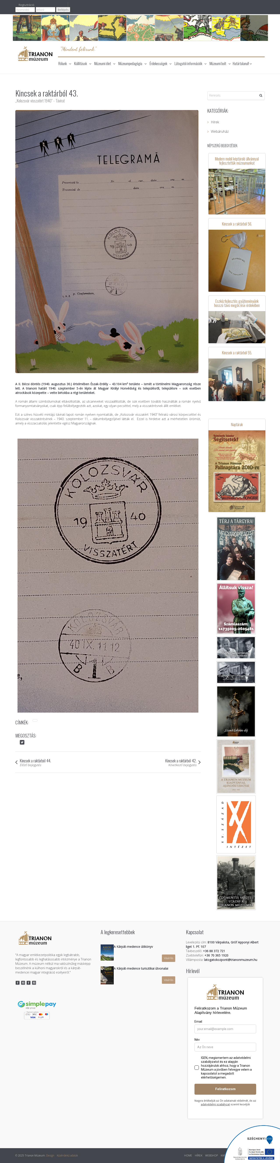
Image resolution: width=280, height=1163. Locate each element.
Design (50, 1155)
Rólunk (62, 63)
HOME (188, 1155)
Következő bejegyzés (182, 765)
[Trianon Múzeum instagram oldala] (23, 983)
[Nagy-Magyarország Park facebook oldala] (28, 983)
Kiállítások (80, 63)
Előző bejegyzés (30, 765)
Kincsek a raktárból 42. (180, 760)
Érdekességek (158, 63)
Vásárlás (168, 958)
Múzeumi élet (102, 63)
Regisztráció (26, 5)
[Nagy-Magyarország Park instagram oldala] (34, 983)
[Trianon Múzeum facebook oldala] (17, 983)
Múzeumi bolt (218, 63)
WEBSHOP (211, 1155)
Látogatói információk (188, 63)
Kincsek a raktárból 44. (35, 760)
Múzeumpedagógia (130, 63)
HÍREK (198, 1155)
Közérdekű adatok (67, 1155)
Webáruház (220, 131)
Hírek (215, 122)
